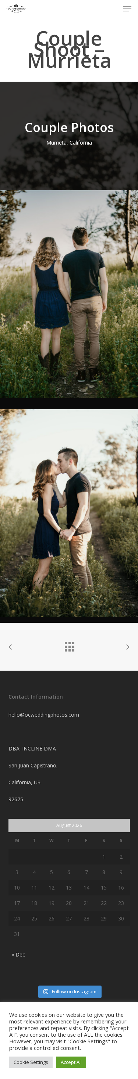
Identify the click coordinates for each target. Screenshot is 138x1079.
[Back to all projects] (69, 645)
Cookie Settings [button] (31, 1062)
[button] (127, 9)
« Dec (18, 954)
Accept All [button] (71, 1062)
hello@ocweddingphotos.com (43, 714)
